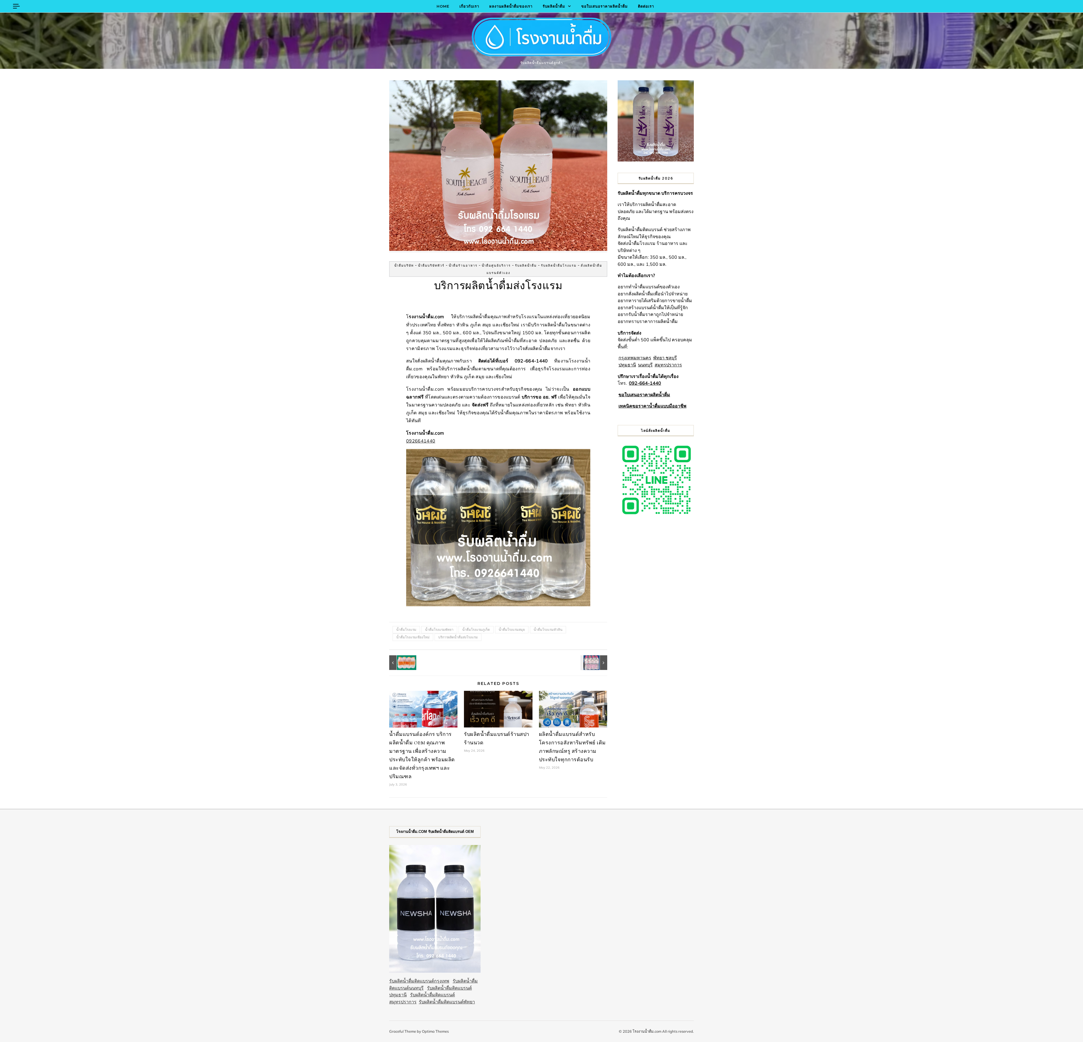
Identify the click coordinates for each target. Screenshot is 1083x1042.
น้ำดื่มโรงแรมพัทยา (439, 629)
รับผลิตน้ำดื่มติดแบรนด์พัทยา (447, 1002)
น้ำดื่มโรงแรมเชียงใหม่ (413, 637)
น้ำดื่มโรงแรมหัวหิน (548, 629)
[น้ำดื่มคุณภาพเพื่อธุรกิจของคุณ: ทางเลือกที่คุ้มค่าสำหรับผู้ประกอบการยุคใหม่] (402, 662)
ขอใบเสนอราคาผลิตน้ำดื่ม (604, 6)
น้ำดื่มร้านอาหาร (463, 265)
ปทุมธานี (627, 365)
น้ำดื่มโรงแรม (406, 629)
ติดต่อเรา (646, 6)
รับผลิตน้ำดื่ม (554, 6)
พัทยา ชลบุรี (665, 357)
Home (443, 6)
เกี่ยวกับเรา (469, 6)
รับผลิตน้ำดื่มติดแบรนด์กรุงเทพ (419, 981)
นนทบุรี (645, 365)
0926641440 (420, 441)
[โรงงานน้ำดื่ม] (541, 38)
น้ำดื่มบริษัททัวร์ (431, 265)
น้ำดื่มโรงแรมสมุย (512, 629)
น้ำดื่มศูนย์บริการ (496, 265)
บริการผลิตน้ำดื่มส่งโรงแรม (458, 637)
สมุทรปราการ (668, 365)
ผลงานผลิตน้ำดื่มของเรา (510, 6)
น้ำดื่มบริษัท (404, 265)
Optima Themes (435, 1031)
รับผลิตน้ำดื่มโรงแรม (558, 265)
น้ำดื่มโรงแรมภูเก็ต (476, 629)
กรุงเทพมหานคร (634, 357)
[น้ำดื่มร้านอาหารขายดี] (594, 662)
